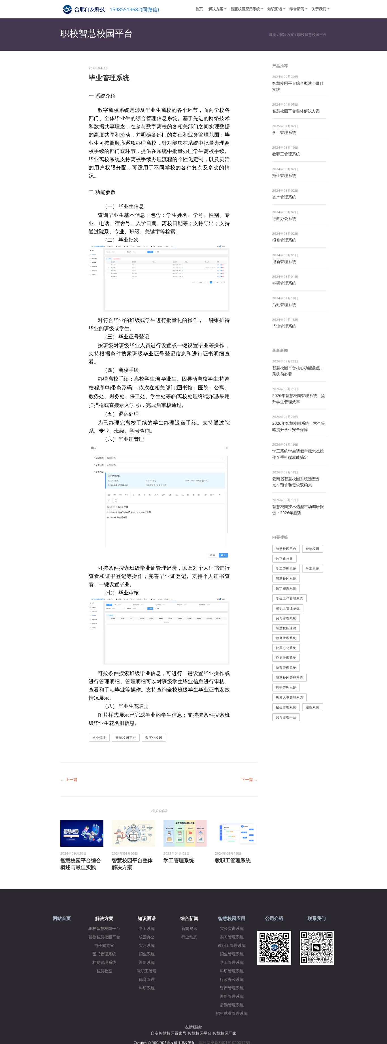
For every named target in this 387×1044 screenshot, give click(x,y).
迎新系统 (312, 707)
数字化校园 (154, 737)
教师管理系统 (286, 638)
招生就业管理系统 (232, 1013)
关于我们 (319, 8)
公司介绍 (274, 918)
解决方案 (216, 8)
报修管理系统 (284, 240)
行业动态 (189, 937)
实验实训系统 (232, 928)
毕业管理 (99, 737)
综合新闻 (297, 8)
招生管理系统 (284, 175)
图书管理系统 (104, 954)
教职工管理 (147, 971)
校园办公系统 (286, 648)
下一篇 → (249, 779)
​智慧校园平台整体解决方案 (296, 111)
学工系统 (312, 568)
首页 (199, 8)
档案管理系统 (104, 962)
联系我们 (317, 918)
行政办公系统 (284, 218)
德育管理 (147, 979)
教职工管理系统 (233, 860)
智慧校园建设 (286, 628)
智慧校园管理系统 (289, 677)
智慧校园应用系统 (245, 8)
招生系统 (147, 954)
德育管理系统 (286, 667)
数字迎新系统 (286, 588)
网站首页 (62, 918)
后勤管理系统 (284, 304)
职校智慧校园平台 (312, 34)
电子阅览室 (104, 945)
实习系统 (147, 945)
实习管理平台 (286, 717)
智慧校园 (312, 548)
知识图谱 (274, 8)
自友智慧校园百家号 (168, 1033)
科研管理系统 (284, 283)
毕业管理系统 (284, 326)
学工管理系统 (178, 860)
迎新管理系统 (284, 261)
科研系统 (147, 988)
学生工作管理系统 (289, 598)
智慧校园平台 (125, 737)
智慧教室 (104, 971)
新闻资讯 (189, 928)
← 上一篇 (68, 779)
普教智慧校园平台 (104, 937)
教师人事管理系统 (289, 697)
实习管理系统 (286, 618)
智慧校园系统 (286, 578)
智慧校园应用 (231, 918)
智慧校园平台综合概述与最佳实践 (80, 863)
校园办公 (147, 937)
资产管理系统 (284, 197)
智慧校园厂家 (224, 1033)
